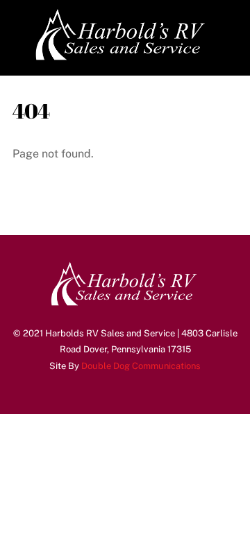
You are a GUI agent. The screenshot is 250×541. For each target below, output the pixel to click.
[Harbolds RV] (121, 58)
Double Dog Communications (141, 366)
